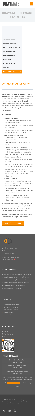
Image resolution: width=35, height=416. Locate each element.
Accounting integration (11, 307)
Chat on (9, 251)
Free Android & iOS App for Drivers (14, 285)
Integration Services (10, 312)
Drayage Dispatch (8, 28)
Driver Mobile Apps (9, 71)
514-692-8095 (17, 362)
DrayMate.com (16, 400)
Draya (5, 337)
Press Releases (8, 334)
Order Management (9, 40)
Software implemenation (11, 305)
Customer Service (9, 315)
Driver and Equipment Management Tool (16, 283)
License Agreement (27, 402)
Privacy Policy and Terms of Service (17, 404)
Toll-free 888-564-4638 (10, 248)
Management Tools (9, 55)
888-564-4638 (17, 373)
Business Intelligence (9, 63)
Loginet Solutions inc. (15, 402)
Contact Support (9, 254)
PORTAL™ (6, 67)
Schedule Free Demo (13, 223)
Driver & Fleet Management (11, 48)
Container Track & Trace (10, 32)
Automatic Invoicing (9, 51)
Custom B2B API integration (12, 288)
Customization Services (11, 310)
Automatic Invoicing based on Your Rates (16, 280)
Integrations (7, 59)
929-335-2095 (17, 368)
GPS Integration (8, 36)
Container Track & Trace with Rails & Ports (16, 277)
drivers (10, 103)
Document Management (10, 44)
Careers (6, 331)
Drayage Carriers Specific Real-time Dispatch (17, 274)
